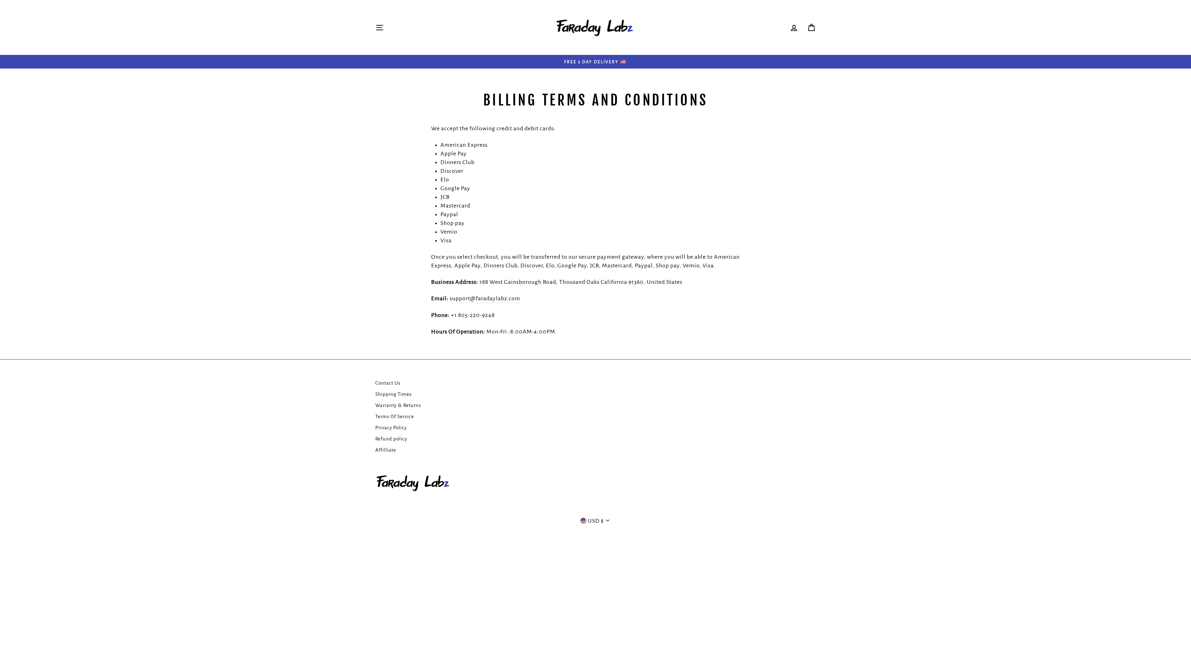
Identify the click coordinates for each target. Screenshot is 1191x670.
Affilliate (385, 450)
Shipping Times (393, 394)
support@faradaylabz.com (485, 298)
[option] (595, 61)
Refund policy (391, 438)
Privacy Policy (391, 427)
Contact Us (387, 383)
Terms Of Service (394, 416)
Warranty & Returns (398, 405)
